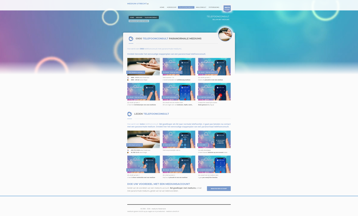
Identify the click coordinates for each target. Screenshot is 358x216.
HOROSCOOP (171, 7)
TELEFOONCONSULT (150, 17)
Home (132, 17)
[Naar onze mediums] (225, 34)
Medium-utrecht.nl (133, 209)
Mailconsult (201, 7)
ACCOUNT (227, 8)
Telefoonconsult (186, 7)
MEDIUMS (139, 17)
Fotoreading (214, 7)
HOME (162, 7)
